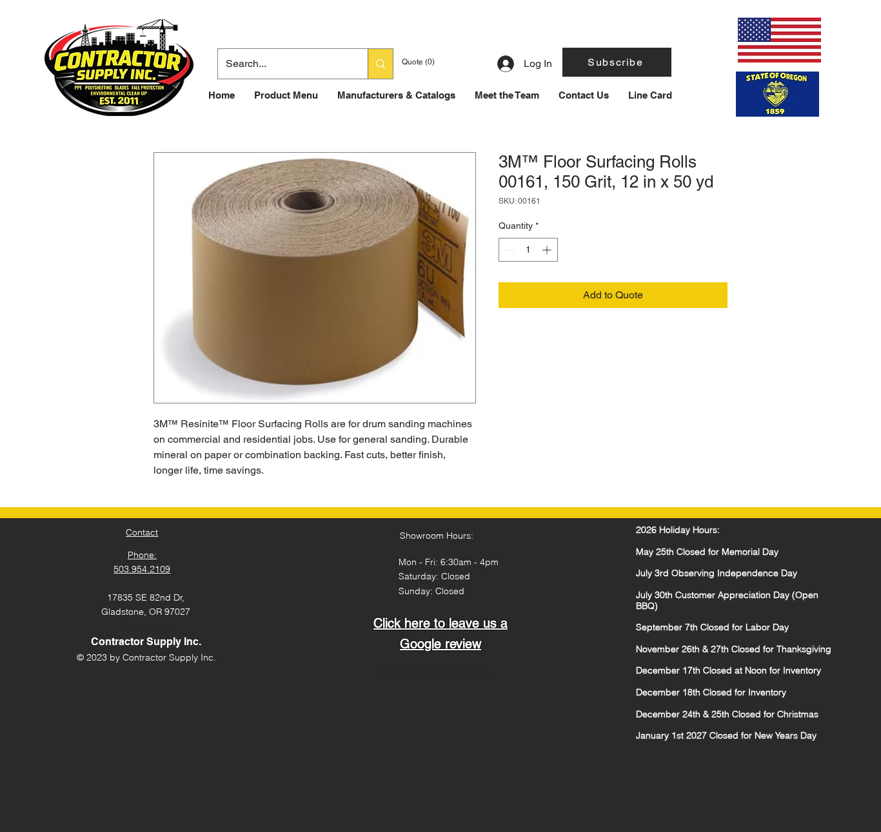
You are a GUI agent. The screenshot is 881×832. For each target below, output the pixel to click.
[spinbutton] (528, 249)
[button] (616, 62)
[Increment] (548, 249)
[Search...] (380, 64)
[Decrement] (508, 249)
